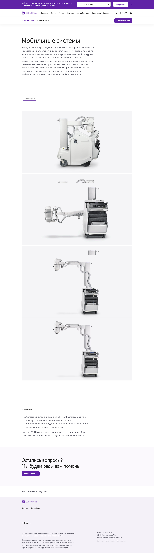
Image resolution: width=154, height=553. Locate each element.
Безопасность (122, 541)
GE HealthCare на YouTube (106, 535)
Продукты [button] (44, 13)
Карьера (25, 508)
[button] (116, 13)
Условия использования (106, 541)
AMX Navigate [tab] (30, 98)
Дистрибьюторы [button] (82, 13)
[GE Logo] (29, 13)
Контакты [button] (107, 13)
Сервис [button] (53, 13)
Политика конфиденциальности (109, 537)
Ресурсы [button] (62, 13)
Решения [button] (70, 13)
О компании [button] (96, 13)
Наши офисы (35, 508)
